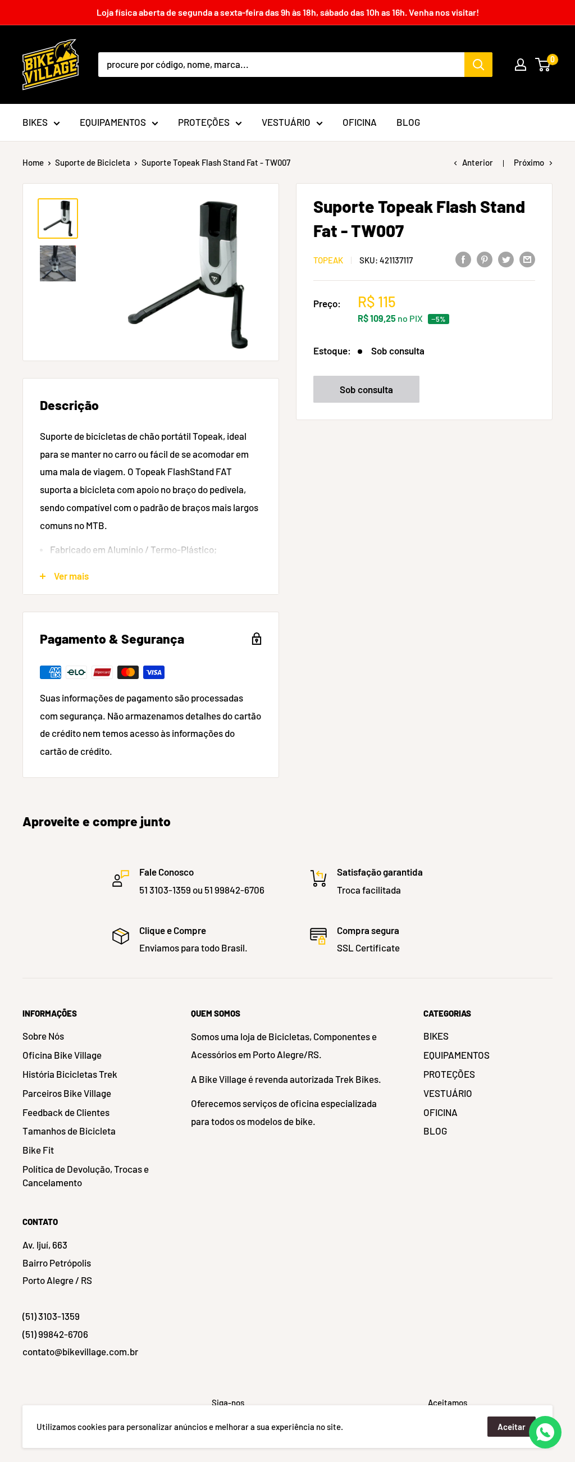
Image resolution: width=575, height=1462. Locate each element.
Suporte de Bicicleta (92, 162)
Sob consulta (366, 389)
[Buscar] (478, 64)
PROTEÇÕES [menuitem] (204, 121)
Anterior (477, 162)
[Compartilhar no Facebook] (463, 259)
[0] (543, 64)
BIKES (436, 1035)
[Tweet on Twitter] (506, 259)
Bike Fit (38, 1149)
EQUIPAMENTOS (456, 1054)
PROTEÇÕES (449, 1074)
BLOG (435, 1130)
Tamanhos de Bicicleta (69, 1130)
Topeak (328, 260)
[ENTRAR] (520, 64)
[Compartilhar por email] (527, 259)
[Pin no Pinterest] (484, 259)
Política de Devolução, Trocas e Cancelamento (85, 1175)
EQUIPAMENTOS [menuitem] (113, 121)
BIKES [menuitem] (35, 121)
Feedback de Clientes (65, 1112)
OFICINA (440, 1112)
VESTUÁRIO (447, 1093)
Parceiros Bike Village (66, 1093)
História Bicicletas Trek (69, 1074)
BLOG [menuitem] (408, 121)
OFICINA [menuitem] (360, 121)
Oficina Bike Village (62, 1054)
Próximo (529, 162)
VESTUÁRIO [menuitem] (286, 121)
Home (33, 162)
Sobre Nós (43, 1035)
